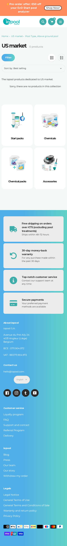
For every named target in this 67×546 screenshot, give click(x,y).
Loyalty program (13, 414)
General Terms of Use (16, 500)
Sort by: (8, 68)
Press (6, 460)
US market (17, 36)
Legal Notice (11, 494)
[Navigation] (60, 21)
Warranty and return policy (20, 510)
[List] (61, 57)
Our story (9, 470)
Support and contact (16, 425)
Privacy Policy (11, 515)
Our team (9, 465)
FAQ (6, 419)
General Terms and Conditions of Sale (26, 505)
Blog (6, 454)
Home (5, 36)
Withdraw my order (15, 475)
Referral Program (13, 430)
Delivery (8, 435)
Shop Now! (53, 7)
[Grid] (51, 57)
